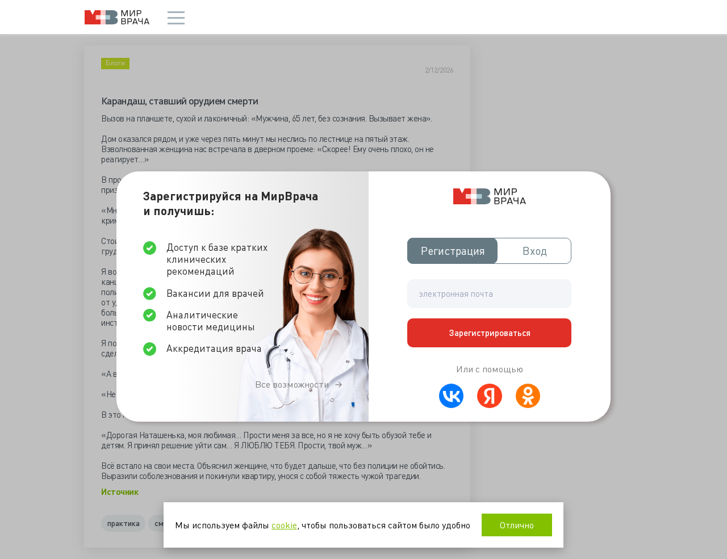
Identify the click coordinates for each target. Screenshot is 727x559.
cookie (284, 525)
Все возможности (292, 384)
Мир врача (117, 17)
